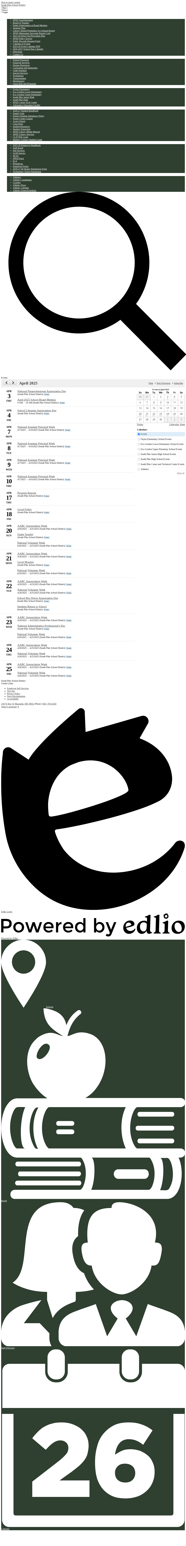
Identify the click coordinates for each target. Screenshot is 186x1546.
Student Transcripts (21, 129)
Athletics (17, 177)
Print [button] (151, 383)
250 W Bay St (7, 704)
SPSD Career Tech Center (25, 102)
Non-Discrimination (16, 696)
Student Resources (21, 126)
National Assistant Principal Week (36, 427)
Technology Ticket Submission (27, 171)
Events (144, 434)
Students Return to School (31, 606)
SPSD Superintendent (23, 20)
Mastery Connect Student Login (27, 139)
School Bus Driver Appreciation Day (37, 598)
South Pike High (20, 100)
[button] (12, 17)
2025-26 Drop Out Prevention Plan (29, 36)
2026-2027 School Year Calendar (28, 49)
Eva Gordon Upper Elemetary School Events (161, 449)
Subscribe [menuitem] (178, 383)
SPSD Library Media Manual (26, 132)
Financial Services (21, 62)
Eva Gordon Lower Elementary (27, 92)
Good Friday (24, 509)
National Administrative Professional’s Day (41, 625)
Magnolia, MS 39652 (24, 704)
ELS (15, 161)
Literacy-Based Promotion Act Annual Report (34, 30)
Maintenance (19, 81)
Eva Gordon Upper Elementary (27, 94)
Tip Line (11, 691)
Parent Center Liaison (23, 118)
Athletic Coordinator (22, 180)
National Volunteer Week (31, 542)
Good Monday (25, 562)
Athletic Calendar (21, 188)
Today (140, 424)
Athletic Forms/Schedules (24, 190)
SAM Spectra (19, 153)
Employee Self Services (18, 688)
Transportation (19, 78)
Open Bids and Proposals (24, 83)
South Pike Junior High (23, 97)
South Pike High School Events (155, 459)
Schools (49, 1007)
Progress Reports (26, 492)
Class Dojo (18, 124)
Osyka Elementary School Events (156, 439)
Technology (18, 76)
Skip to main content (10, 2)
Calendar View (177, 424)
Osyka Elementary (21, 89)
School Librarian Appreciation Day (37, 410)
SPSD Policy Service (22, 38)
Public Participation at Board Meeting (30, 25)
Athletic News (19, 185)
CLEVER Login (20, 137)
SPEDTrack (18, 158)
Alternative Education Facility (26, 105)
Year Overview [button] (163, 383)
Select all (180, 473)
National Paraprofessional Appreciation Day (41, 391)
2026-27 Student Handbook (25, 111)
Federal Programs (21, 60)
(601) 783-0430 (49, 704)
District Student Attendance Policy (28, 116)
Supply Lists (18, 113)
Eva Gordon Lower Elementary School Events (162, 444)
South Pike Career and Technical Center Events (162, 464)
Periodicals (18, 163)
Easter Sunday (25, 534)
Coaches (17, 182)
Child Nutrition (20, 70)
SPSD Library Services (23, 134)
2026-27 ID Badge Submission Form (30, 169)
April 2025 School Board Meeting (36, 399)
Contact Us (18, 54)
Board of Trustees (21, 23)
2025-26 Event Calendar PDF (26, 46)
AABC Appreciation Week (32, 525)
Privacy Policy (13, 693)
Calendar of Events (21, 44)
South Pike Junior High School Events (158, 454)
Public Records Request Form (26, 41)
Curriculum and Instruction (25, 68)
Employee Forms (20, 166)
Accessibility (13, 699)
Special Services (20, 73)
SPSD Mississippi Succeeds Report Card (31, 33)
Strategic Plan (19, 28)
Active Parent (19, 121)
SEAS (16, 156)
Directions (17, 51)
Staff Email (18, 148)
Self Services (19, 150)
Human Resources (21, 65)
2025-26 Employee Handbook (27, 145)
